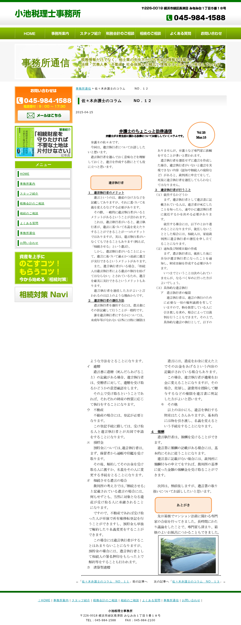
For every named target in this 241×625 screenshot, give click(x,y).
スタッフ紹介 (29, 193)
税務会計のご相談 (32, 203)
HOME (24, 174)
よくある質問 (29, 223)
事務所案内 (27, 183)
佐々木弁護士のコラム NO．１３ (196, 581)
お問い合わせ (29, 243)
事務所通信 (83, 88)
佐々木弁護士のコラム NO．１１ (105, 581)
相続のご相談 (29, 213)
